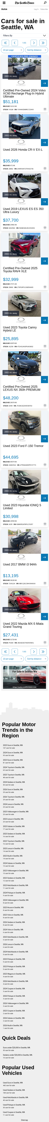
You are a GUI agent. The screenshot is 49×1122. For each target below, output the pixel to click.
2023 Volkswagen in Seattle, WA (16, 872)
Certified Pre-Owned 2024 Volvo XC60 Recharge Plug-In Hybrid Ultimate (24, 93)
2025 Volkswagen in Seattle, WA (16, 813)
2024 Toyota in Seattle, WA (13, 768)
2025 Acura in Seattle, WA (13, 908)
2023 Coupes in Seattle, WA (14, 1012)
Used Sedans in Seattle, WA (14, 1091)
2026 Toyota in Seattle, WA (13, 798)
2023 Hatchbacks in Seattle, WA (15, 886)
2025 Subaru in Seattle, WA (14, 827)
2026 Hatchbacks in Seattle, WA (15, 982)
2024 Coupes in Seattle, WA (14, 990)
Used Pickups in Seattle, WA (14, 1106)
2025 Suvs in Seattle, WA (13, 746)
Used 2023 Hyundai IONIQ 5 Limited (22, 507)
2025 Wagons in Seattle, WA (14, 975)
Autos (4, 9)
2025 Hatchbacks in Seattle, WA (15, 938)
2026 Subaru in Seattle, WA (14, 1019)
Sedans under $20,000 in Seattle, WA (17, 1056)
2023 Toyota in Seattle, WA (13, 842)
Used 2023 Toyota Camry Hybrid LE (20, 329)
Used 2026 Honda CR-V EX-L (23, 149)
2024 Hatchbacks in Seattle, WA (15, 953)
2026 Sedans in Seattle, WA (14, 923)
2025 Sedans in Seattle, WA (14, 835)
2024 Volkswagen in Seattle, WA (16, 901)
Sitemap (24, 1120)
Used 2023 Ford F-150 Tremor (23, 445)
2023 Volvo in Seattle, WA (13, 916)
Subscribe (44, 9)
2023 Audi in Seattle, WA (12, 857)
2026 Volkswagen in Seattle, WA (16, 1004)
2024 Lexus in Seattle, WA (13, 805)
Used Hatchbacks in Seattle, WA (15, 1098)
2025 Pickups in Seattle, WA (14, 960)
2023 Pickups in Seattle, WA (14, 967)
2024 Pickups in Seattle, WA (14, 894)
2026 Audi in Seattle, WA (12, 1026)
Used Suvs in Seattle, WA (13, 1084)
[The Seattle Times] (24, 3)
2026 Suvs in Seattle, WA (13, 790)
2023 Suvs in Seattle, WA (13, 761)
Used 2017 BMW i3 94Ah (20, 564)
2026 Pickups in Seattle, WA (14, 997)
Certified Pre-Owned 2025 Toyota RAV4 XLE (20, 270)
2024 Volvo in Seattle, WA (13, 931)
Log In (36, 9)
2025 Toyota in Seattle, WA (13, 776)
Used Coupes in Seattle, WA (14, 1113)
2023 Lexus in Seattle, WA (13, 820)
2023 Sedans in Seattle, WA (14, 879)
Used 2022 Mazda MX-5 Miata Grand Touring (23, 625)
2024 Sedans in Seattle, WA (14, 783)
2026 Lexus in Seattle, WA (13, 945)
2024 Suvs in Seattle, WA (13, 754)
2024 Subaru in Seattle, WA (14, 864)
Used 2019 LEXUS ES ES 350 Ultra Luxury (23, 210)
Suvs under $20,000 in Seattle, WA (16, 1049)
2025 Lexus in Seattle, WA (13, 849)
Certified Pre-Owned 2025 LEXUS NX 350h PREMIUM (21, 388)
